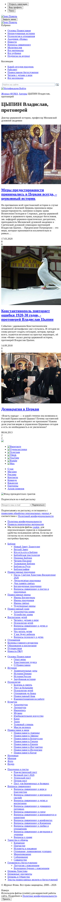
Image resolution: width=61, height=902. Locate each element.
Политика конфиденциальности (25, 521)
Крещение (19, 843)
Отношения (14, 640)
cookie (36, 527)
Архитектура (21, 704)
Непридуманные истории (21, 33)
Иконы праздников (24, 600)
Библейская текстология (27, 555)
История (12, 668)
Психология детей (23, 623)
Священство (20, 859)
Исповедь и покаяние (25, 848)
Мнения (12, 758)
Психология (14, 682)
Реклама (12, 474)
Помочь (13, 16)
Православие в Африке (26, 735)
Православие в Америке (27, 733)
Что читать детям (23, 631)
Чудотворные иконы (25, 606)
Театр (17, 721)
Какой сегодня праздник (21, 66)
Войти (22, 88)
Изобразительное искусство (28, 716)
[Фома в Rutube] (12, 460)
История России (22, 676)
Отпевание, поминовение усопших (32, 851)
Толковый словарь (23, 724)
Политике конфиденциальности (40, 896)
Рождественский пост (25, 772)
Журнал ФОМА (9, 93)
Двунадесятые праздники (27, 580)
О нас (11, 468)
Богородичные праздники (27, 586)
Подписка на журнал (19, 56)
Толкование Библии (24, 563)
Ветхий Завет (21, 549)
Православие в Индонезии (28, 750)
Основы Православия (19, 30)
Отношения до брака (25, 693)
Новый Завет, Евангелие (27, 546)
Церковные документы (20, 874)
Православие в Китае (25, 752)
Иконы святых (21, 603)
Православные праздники (21, 572)
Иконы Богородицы (24, 597)
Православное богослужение (23, 72)
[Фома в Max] (11, 463)
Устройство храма (23, 614)
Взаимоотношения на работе (29, 699)
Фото (10, 761)
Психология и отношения (21, 36)
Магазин (12, 471)
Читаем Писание (23, 560)
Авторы (23, 93)
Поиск (11, 11)
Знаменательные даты (25, 670)
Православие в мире (18, 730)
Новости (12, 42)
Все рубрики (14, 53)
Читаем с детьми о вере (20, 75)
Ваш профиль (15, 7)
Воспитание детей (17, 617)
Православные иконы (19, 594)
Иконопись (20, 710)
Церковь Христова (17, 871)
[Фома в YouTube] (13, 457)
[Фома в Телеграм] (14, 452)
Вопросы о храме (23, 837)
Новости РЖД (15, 651)
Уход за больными (23, 687)
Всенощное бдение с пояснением (31, 868)
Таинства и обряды (18, 840)
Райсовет (12, 69)
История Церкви (23, 673)
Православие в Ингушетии (28, 747)
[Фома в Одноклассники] (17, 449)
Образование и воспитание (22, 645)
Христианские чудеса (25, 662)
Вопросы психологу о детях (28, 637)
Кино (17, 718)
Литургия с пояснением (26, 865)
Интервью (13, 755)
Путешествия (15, 648)
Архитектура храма (24, 611)
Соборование (21, 857)
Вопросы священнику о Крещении (32, 823)
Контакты (13, 477)
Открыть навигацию (18, 4)
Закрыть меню (9, 19)
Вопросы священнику (19, 44)
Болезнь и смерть (23, 684)
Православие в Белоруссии (28, 738)
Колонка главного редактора (23, 642)
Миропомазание (22, 854)
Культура (12, 701)
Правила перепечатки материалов (26, 524)
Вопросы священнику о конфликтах (33, 820)
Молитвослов (15, 47)
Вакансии (13, 483)
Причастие (19, 845)
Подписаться (38, 505)
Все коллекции (15, 78)
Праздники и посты (18, 769)
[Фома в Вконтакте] (14, 446)
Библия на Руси (22, 566)
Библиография (21, 569)
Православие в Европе (26, 744)
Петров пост (20, 780)
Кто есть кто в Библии (26, 552)
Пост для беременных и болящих (31, 783)
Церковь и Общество (19, 876)
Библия (11, 543)
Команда (12, 480)
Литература (20, 707)
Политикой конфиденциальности (36, 516)
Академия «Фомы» (18, 39)
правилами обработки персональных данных (25, 513)
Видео (11, 764)
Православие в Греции (26, 741)
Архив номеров (16, 488)
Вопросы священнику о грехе (30, 811)
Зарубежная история (25, 679)
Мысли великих (22, 727)
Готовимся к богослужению (22, 862)
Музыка (18, 713)
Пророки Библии (23, 558)
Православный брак (24, 696)
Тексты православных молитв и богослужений (33, 879)
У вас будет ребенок (24, 634)
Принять (6, 899)
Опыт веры (20, 659)
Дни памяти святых (24, 583)
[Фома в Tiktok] (12, 455)
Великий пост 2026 (24, 775)
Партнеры (13, 485)
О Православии (22, 665)
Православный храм (18, 608)
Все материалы (16, 50)
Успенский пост (22, 777)
